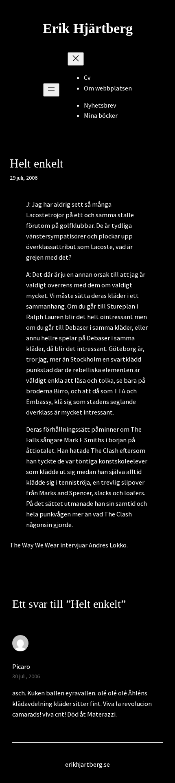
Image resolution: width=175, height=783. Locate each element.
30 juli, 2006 (26, 676)
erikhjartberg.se (87, 764)
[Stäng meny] (76, 59)
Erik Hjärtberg (88, 28)
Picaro (21, 666)
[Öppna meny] (51, 90)
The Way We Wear (34, 545)
